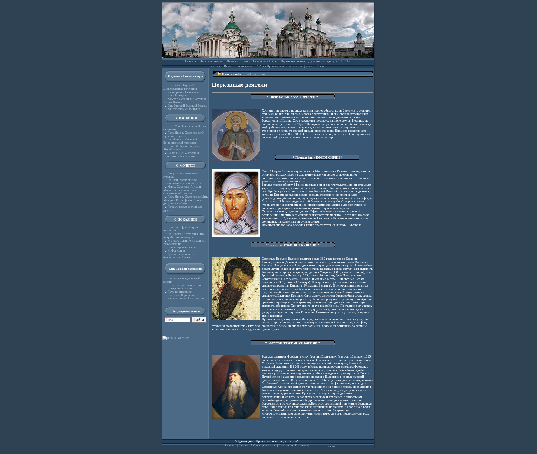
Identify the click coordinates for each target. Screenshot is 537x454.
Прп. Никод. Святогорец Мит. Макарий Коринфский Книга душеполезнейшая (185, 200)
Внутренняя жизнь (180, 288)
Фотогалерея (244, 66)
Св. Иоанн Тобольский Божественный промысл (180, 141)
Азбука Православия (270, 66)
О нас (320, 66)
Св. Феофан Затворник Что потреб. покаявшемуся (183, 235)
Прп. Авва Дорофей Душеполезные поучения (180, 87)
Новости (191, 61)
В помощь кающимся (182, 247)
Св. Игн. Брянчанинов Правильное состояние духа (182, 181)
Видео (228, 66)
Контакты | (302, 445)
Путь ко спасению (180, 291)
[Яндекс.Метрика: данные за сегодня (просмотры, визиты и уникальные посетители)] (175, 338)
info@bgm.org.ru (253, 73)
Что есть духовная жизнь (184, 285)
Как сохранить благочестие (186, 298)
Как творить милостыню (184, 108)
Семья (246, 61)
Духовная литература (323, 61)
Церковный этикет (293, 61)
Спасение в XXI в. (265, 61)
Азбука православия (263, 445)
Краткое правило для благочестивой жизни (179, 255)
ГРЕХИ (346, 61)
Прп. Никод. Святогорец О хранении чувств (183, 134)
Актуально (286, 445)
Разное (330, 446)
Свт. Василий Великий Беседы (187, 105)
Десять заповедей (211, 61)
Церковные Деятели (300, 66)
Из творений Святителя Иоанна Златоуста (181, 93)
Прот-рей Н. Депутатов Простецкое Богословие (181, 154)
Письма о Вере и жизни (183, 295)
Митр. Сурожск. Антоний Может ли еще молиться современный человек (182, 190)
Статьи (216, 66)
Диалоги (232, 61)
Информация (176, 250)
